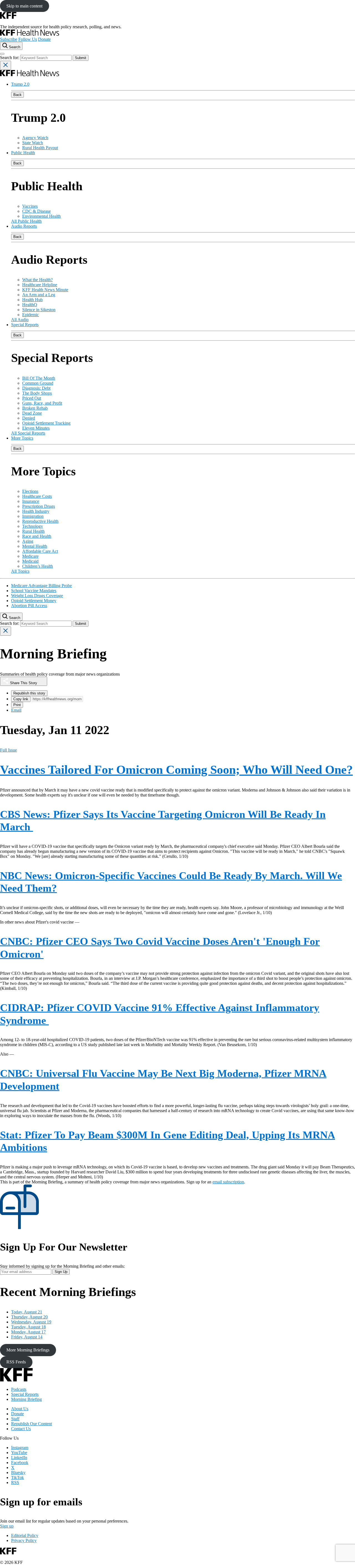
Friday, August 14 (26, 1337)
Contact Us (21, 1428)
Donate (44, 39)
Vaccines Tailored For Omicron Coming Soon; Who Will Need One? (176, 770)
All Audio (20, 319)
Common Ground (37, 383)
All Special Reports (28, 433)
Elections (30, 491)
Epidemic (30, 314)
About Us (19, 1408)
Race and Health (36, 536)
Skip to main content (24, 6)
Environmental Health (41, 216)
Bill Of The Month (38, 378)
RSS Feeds (16, 1361)
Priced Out (31, 398)
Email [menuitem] (16, 710)
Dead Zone (32, 413)
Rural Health (33, 531)
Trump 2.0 (20, 84)
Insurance (30, 501)
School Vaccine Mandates (33, 590)
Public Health (23, 152)
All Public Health (26, 221)
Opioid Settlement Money (33, 600)
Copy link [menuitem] (20, 699)
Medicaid (30, 561)
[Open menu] (2, 54)
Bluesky (18, 1472)
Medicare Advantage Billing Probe (41, 585)
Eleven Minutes (36, 428)
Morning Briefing (26, 1399)
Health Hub (32, 299)
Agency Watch (35, 137)
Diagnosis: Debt (36, 388)
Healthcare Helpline (39, 284)
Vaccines (30, 206)
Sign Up (61, 1272)
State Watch (32, 142)
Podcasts (18, 1389)
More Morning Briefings (27, 1350)
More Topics (22, 438)
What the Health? (37, 279)
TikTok (17, 1477)
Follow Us (27, 39)
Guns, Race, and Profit (42, 403)
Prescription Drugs (38, 506)
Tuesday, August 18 (28, 1327)
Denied (28, 418)
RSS (15, 1482)
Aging (27, 541)
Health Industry (35, 511)
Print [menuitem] (17, 705)
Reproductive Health (40, 521)
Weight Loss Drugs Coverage (37, 595)
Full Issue (8, 750)
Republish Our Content (31, 1423)
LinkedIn (19, 1457)
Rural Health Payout (40, 147)
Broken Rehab (35, 408)
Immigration (33, 516)
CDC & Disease (36, 211)
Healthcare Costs (37, 496)
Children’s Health (37, 566)
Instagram (19, 1447)
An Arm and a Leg (38, 294)
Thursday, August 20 (29, 1317)
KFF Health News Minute (45, 289)
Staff (15, 1418)
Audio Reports (24, 226)
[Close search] (5, 65)
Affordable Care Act (40, 551)
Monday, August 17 (28, 1332)
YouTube (19, 1452)
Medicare (30, 556)
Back (17, 95)
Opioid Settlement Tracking (46, 423)
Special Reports (25, 324)
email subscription (228, 1182)
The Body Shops (37, 393)
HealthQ (29, 304)
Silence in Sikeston (38, 309)
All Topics (20, 571)
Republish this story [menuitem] (29, 693)
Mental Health (34, 546)
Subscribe (8, 39)
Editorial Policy (24, 1535)
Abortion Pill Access (29, 605)
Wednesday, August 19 (31, 1322)
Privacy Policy (24, 1540)
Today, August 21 (26, 1312)
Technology (32, 526)
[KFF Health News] (29, 34)
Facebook (19, 1462)
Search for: (10, 57)
